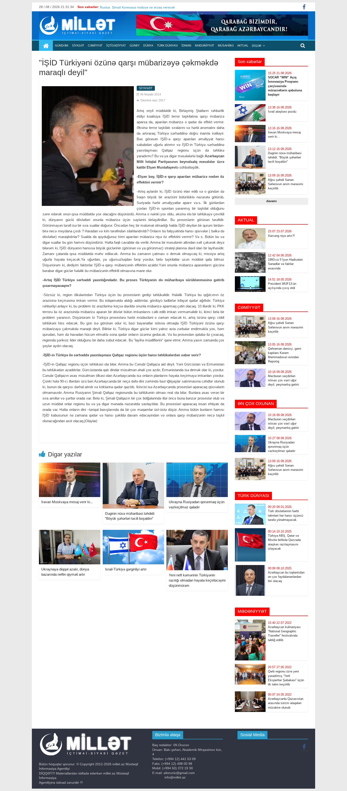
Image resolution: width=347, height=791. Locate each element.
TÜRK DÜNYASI (167, 45)
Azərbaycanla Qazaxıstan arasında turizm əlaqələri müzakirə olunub (285, 703)
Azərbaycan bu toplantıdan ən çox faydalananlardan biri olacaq (286, 577)
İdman (186, 45)
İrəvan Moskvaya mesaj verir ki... (67, 502)
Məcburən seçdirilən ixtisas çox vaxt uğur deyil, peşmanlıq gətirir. (284, 380)
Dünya (148, 45)
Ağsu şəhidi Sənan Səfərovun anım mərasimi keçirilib (285, 184)
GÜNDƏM (61, 45)
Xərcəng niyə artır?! (281, 236)
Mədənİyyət (204, 45)
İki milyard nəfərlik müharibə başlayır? (128, 7)
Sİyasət (78, 45)
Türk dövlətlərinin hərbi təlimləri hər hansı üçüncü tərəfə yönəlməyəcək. (285, 515)
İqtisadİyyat (116, 45)
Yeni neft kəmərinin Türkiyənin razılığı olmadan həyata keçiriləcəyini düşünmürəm (197, 580)
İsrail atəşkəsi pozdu (282, 111)
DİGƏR (256, 45)
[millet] (46, 46)
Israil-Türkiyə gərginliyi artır (126, 569)
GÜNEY (135, 45)
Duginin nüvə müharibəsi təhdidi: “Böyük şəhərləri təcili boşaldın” (284, 157)
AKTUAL (242, 45)
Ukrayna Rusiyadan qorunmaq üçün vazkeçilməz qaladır (281, 447)
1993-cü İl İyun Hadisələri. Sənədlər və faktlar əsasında (286, 264)
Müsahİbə (225, 45)
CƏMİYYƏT (95, 45)
